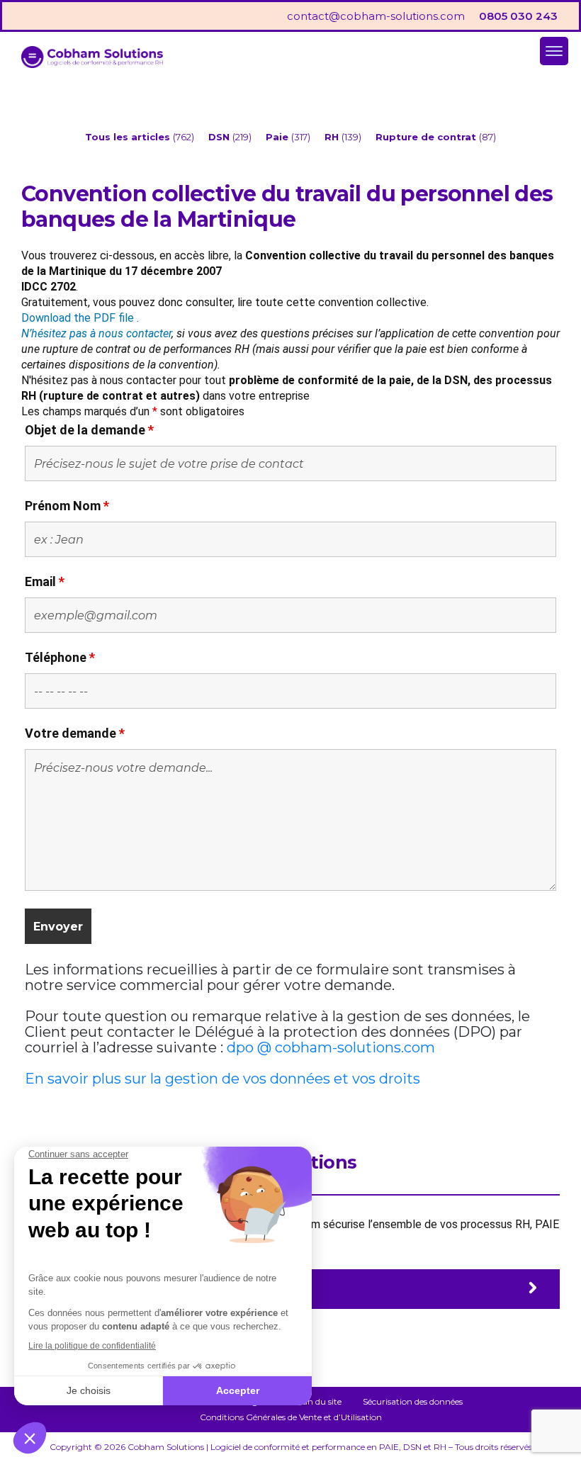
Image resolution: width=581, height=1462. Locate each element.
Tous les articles (129, 136)
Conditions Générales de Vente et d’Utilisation (291, 1417)
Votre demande (75, 733)
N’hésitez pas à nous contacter (96, 333)
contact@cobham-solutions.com (376, 16)
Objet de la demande (89, 429)
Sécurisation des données (413, 1401)
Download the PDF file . (80, 318)
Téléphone (60, 657)
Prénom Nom (67, 505)
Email (44, 581)
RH (333, 136)
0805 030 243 (518, 16)
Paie (278, 136)
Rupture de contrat (427, 136)
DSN (220, 136)
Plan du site (318, 1401)
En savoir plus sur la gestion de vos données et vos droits (222, 1078)
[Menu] (554, 51)
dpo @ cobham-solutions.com (331, 1047)
